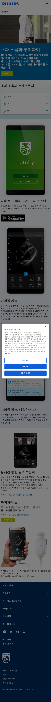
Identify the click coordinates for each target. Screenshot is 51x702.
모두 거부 (25, 366)
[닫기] (46, 326)
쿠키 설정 (25, 360)
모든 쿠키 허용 (25, 373)
